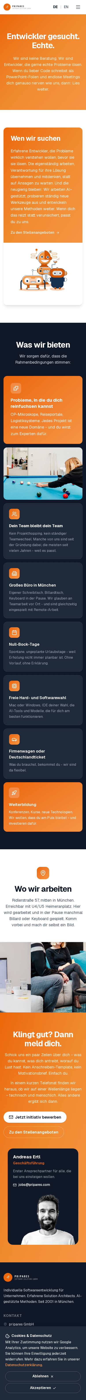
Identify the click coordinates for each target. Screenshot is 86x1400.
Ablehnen (40, 1376)
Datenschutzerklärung (23, 1365)
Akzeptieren (40, 1387)
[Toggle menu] (78, 7)
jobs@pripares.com (34, 1184)
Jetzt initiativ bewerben (38, 1117)
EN (66, 7)
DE (55, 7)
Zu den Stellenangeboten (32, 232)
